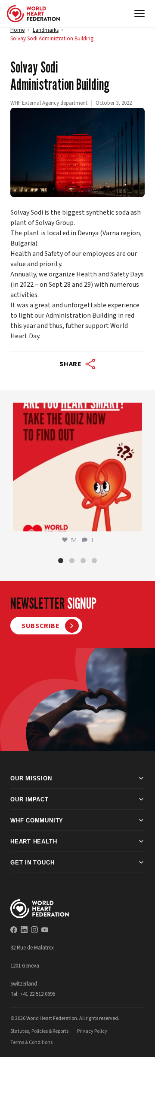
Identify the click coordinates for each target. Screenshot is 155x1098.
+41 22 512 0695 (37, 994)
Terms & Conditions (31, 1042)
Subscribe (41, 626)
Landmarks (46, 30)
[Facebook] (13, 929)
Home (17, 30)
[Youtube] (44, 929)
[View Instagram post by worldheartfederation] (133, 520)
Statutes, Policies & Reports (39, 1031)
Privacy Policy (92, 1031)
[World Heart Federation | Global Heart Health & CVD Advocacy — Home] (33, 13)
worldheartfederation (76, 411)
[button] (60, 560)
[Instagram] (34, 929)
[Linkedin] (24, 929)
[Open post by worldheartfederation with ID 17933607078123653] (77, 467)
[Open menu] (139, 13)
